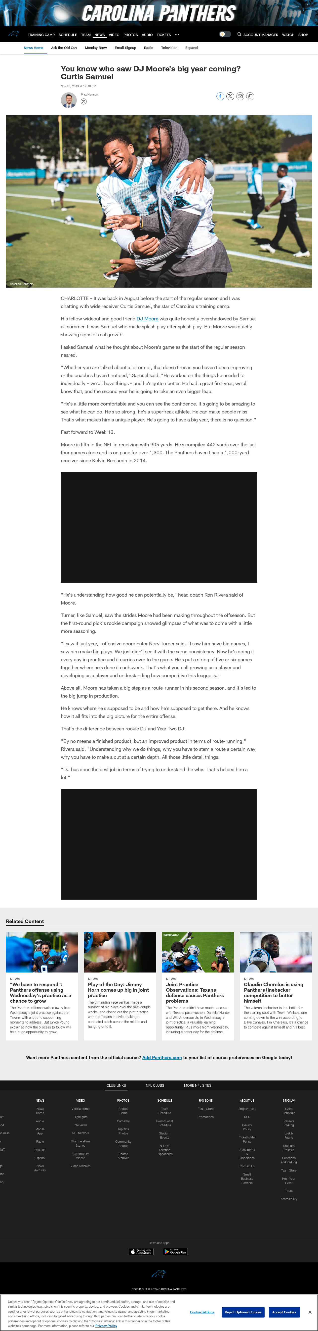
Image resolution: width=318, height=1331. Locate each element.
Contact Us (247, 1166)
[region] (159, 1312)
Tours (289, 1190)
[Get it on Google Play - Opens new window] (175, 1254)
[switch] (225, 34)
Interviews (80, 1125)
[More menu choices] (177, 34)
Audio (40, 1121)
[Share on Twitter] (230, 99)
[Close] (310, 1312)
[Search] (239, 34)
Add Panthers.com (162, 1057)
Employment (247, 1108)
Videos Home (80, 1108)
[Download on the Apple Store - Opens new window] (141, 1252)
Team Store (205, 1108)
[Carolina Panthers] (159, 1274)
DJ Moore (147, 318)
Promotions (206, 1117)
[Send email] (240, 99)
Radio (40, 1141)
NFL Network (80, 1133)
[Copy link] (250, 96)
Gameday (123, 1121)
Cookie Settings (202, 1312)
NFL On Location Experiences (165, 1150)
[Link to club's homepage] (14, 34)
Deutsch (40, 1149)
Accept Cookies (284, 1312)
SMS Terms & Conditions (247, 1154)
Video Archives (80, 1166)
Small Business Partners (247, 1178)
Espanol (40, 1158)
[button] (159, 527)
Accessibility (288, 1199)
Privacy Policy (106, 1326)
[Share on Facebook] (220, 99)
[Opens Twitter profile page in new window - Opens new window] (84, 101)
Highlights (80, 1117)
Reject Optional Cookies (243, 1312)
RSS (247, 1117)
